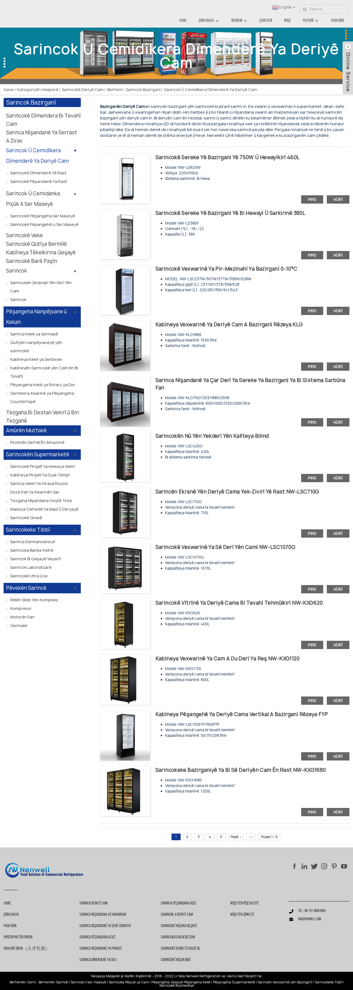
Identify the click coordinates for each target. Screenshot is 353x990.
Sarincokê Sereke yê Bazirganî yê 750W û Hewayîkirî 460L (228, 157)
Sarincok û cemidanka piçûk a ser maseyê (33, 198)
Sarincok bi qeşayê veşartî (35, 558)
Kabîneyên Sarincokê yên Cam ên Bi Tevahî (44, 372)
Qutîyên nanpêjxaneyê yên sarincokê (36, 346)
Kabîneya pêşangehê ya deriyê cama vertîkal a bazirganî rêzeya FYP (242, 714)
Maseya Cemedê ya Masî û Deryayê (44, 509)
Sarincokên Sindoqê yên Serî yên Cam (41, 286)
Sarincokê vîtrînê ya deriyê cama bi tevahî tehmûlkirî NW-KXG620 (239, 602)
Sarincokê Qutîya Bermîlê (36, 244)
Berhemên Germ (23, 982)
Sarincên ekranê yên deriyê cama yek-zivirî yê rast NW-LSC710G (237, 491)
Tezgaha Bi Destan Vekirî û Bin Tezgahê (42, 416)
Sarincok (16, 270)
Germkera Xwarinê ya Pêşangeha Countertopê (42, 397)
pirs (312, 199)
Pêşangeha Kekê (197, 982)
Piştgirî (308, 20)
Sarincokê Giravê (26, 517)
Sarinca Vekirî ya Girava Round (39, 483)
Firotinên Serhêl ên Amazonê (37, 442)
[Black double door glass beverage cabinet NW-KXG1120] (125, 679)
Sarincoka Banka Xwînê (32, 550)
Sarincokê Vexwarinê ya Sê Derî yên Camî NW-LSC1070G (225, 547)
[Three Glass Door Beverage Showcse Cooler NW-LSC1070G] (125, 568)
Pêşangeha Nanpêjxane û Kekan (36, 316)
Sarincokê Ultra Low (28, 575)
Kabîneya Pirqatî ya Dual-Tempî (39, 474)
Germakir (19, 625)
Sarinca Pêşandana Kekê (97, 937)
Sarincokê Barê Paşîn (31, 261)
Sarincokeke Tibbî (28, 529)
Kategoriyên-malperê (37, 89)
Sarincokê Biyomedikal (176, 985)
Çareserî (266, 20)
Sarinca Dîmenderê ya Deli (98, 960)
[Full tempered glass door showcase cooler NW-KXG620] (125, 623)
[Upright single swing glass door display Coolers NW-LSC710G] (125, 512)
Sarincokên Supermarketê (37, 454)
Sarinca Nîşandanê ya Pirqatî (100, 948)
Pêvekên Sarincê (26, 588)
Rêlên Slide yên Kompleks (34, 599)
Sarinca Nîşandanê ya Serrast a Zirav (41, 136)
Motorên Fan (22, 617)
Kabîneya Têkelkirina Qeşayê (41, 252)
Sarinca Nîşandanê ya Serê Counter (105, 926)
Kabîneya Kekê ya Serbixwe (36, 359)
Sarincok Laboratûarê (31, 567)
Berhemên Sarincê (53, 982)
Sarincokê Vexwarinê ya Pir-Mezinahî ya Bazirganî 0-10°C (227, 268)
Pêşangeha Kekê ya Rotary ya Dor (42, 384)
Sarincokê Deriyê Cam (83, 89)
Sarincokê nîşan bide (176, 960)
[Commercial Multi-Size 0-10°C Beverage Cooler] (125, 289)
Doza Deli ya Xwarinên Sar (34, 492)
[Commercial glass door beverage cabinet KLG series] (125, 345)
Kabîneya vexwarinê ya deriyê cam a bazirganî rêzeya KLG (229, 324)
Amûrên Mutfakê (26, 430)
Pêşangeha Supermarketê (234, 982)
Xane (183, 20)
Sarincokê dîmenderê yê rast (38, 172)
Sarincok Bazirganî (143, 89)
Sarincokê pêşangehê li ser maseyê (44, 224)
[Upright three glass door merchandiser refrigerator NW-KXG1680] (125, 790)
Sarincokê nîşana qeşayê (179, 926)
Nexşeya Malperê (105, 976)
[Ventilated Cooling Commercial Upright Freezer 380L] (125, 234)
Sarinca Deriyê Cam (93, 903)
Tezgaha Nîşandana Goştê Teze (41, 500)
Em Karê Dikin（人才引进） (26, 948)
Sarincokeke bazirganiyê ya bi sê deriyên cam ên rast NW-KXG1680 (241, 770)
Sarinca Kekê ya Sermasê (34, 334)
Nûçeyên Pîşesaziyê (244, 903)
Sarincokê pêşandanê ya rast (38, 181)
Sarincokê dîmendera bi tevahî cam (43, 119)
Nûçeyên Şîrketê (242, 914)
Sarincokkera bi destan (178, 937)
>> (251, 836)
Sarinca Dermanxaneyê (32, 541)
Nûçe (287, 20)
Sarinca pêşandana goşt (178, 903)
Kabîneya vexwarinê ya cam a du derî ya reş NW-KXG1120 (228, 658)
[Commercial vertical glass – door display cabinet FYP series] (125, 735)
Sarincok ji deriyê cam (177, 914)
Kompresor (21, 608)
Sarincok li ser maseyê (88, 982)
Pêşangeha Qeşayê (167, 982)
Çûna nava (206, 20)
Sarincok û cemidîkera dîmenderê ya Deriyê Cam (210, 89)
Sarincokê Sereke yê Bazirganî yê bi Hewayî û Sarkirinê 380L (230, 213)
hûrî (338, 199)
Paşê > (236, 836)
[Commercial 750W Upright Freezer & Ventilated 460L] (125, 178)
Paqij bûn (337, 20)
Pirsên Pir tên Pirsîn (18, 937)
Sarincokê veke (24, 235)
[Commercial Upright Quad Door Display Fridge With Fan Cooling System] (125, 401)
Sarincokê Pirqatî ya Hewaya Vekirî (42, 466)
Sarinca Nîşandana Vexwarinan (102, 914)
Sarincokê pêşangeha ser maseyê (42, 215)
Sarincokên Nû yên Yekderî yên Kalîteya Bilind (212, 436)
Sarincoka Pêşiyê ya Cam (129, 982)
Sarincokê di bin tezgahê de (180, 948)
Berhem (236, 20)
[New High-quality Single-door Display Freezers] (125, 456)
